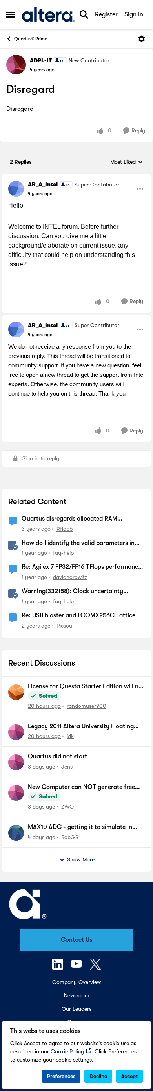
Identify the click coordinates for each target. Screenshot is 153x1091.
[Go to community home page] (48, 14)
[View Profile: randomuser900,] (16, 692)
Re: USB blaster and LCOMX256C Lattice (78, 615)
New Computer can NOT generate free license (81, 787)
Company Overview (76, 982)
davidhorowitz (70, 577)
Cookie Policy (67, 1051)
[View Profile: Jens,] (16, 762)
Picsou (64, 625)
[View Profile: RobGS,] (16, 833)
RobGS (69, 837)
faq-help (63, 553)
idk (70, 736)
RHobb (64, 529)
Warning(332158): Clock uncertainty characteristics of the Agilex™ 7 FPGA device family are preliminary (74, 591)
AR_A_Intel (43, 184)
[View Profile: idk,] (16, 732)
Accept (129, 1076)
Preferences (61, 1076)
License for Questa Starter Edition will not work (86, 687)
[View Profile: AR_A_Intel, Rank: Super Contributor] (16, 189)
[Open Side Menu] (10, 14)
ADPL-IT (41, 60)
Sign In (133, 14)
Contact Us (76, 939)
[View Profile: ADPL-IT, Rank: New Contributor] (16, 64)
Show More (81, 859)
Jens (67, 767)
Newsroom (76, 995)
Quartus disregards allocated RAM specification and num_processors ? (71, 519)
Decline (98, 1076)
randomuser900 (86, 706)
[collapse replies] (76, 178)
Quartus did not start (57, 756)
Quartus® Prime (30, 39)
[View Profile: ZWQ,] (16, 793)
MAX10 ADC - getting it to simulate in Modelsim (80, 827)
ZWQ (67, 806)
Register (106, 14)
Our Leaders (76, 1009)
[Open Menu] (141, 38)
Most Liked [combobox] (126, 162)
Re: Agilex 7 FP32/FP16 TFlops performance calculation (81, 567)
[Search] (84, 14)
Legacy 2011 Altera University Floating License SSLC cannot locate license (81, 727)
